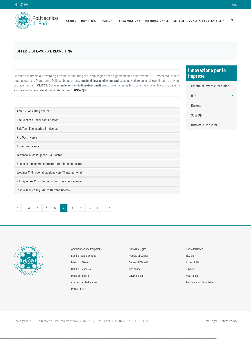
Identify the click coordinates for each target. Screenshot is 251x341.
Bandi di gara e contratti (84, 255)
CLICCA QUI (45, 85)
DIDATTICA (88, 21)
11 (98, 208)
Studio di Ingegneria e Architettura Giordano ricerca (49, 164)
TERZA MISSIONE (128, 21)
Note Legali (192, 275)
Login (234, 4)
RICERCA (107, 21)
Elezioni (190, 255)
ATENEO (71, 21)
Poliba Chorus (78, 289)
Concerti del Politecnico (84, 282)
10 (89, 208)
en (225, 4)
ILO (193, 96)
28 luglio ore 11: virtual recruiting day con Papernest (50, 181)
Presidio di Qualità (138, 255)
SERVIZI (178, 21)
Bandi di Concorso (81, 269)
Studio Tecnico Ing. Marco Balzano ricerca (43, 190)
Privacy (190, 269)
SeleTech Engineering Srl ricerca (37, 129)
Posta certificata (80, 275)
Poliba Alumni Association (200, 282)
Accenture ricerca (28, 146)
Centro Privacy (228, 321)
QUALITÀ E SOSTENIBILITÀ (207, 21)
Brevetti (196, 105)
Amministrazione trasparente (87, 249)
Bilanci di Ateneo (80, 262)
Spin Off (196, 115)
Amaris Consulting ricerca (33, 111)
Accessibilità (192, 262)
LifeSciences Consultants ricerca (37, 120)
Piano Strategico (137, 249)
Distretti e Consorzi (204, 125)
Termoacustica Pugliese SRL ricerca (39, 155)
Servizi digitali (135, 275)
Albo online (134, 269)
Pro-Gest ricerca (27, 137)
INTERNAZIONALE (157, 21)
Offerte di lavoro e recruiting (210, 86)
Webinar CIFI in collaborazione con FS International (49, 172)
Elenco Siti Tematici (138, 262)
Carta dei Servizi (194, 249)
